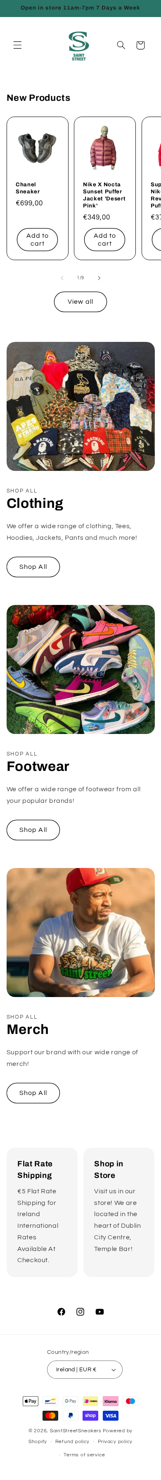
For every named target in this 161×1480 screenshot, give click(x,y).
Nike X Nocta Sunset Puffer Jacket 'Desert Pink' (104, 195)
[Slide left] (62, 278)
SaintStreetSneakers (76, 1431)
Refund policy (72, 1441)
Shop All (33, 566)
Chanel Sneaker (28, 188)
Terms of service (84, 1455)
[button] (17, 45)
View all (80, 301)
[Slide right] (99, 278)
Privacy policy (115, 1441)
